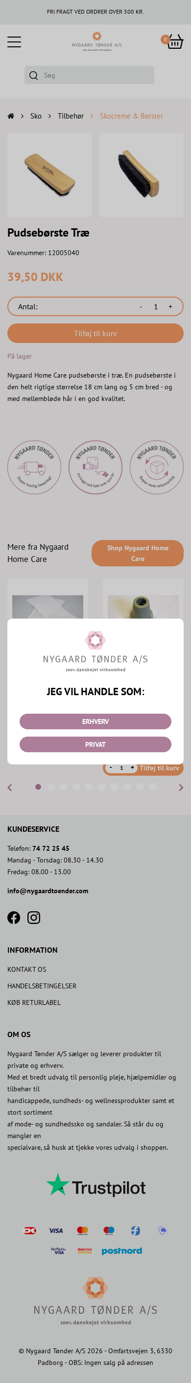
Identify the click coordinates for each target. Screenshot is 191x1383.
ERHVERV (95, 721)
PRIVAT (95, 744)
